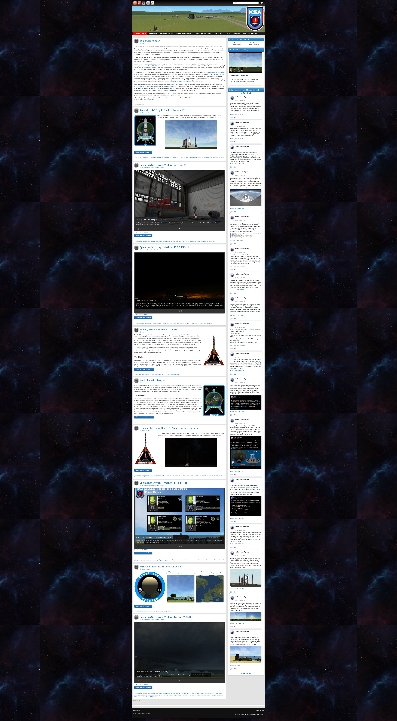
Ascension (153, 157)
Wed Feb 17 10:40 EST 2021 (237, 345)
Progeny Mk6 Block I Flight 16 (188, 695)
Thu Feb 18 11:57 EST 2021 (237, 114)
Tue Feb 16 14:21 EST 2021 (237, 518)
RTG (135, 159)
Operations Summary (159, 167)
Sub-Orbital (143, 476)
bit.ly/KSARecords (249, 330)
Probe (222, 157)
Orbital (214, 157)
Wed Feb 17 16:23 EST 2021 (237, 240)
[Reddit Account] (152, 3)
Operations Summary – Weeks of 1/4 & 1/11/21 (163, 482)
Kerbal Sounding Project (154, 337)
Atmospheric (144, 611)
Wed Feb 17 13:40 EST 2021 (237, 289)
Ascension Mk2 (146, 422)
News (143, 43)
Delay (187, 157)
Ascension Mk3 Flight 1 (170, 157)
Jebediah (191, 559)
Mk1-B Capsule (202, 559)
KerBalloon (159, 611)
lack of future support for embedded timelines (188, 82)
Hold (192, 157)
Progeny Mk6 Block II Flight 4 (187, 323)
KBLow (154, 611)
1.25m (146, 157)
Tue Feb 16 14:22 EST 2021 (237, 471)
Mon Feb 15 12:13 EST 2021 (237, 588)
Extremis (202, 693)
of (180, 229)
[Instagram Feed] (143, 3)
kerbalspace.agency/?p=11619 (248, 487)
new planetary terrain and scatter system (145, 86)
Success (169, 611)
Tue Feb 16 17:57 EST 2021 (237, 411)
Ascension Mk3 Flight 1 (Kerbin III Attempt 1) (162, 110)
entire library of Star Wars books (153, 66)
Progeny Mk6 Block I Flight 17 (204, 695)
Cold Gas (183, 157)
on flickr (146, 232)
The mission (137, 347)
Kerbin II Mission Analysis (152, 380)
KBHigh (150, 611)
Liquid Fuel (209, 157)
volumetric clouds (170, 86)
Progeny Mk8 (200, 241)
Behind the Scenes (146, 167)
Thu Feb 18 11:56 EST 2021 (237, 138)
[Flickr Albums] (148, 3)
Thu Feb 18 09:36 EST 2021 (237, 208)
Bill (176, 559)
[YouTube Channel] (139, 3)
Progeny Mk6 (175, 323)
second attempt (183, 387)
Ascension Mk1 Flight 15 (156, 241)
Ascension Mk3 (160, 157)
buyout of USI (160, 340)
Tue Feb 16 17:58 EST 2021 (237, 370)
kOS (205, 157)
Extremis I (207, 693)
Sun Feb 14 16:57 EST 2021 (237, 623)
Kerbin (196, 157)
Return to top (259, 710)
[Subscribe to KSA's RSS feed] (135, 3)
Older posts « (136, 700)
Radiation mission (174, 374)
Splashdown (149, 159)
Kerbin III (200, 157)
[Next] (220, 229)
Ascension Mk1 (146, 241)
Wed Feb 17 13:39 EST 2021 (237, 315)
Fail (190, 157)
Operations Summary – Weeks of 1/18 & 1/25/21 (164, 247)
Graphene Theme (258, 714)
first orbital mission (155, 385)
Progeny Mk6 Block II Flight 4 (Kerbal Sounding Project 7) (169, 428)
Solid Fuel (143, 159)
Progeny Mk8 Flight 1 (209, 241)
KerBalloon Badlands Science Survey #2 (160, 566)
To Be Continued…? (150, 40)
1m (150, 157)
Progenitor (193, 241)
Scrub (138, 159)
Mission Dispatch (146, 112)
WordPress (245, 714)
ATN (184, 241)
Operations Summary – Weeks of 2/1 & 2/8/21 (163, 165)
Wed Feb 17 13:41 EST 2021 (237, 266)
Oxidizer (218, 157)
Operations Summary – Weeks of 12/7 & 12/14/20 (165, 617)
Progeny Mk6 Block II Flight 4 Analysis (159, 329)
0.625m (139, 157)
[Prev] (139, 229)
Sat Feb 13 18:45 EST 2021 (237, 665)
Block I (178, 157)
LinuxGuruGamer (207, 98)
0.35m (138, 475)
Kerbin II (164, 323)
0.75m (143, 157)
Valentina (166, 560)
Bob (187, 559)
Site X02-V (213, 574)
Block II (159, 323)
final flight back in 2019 (182, 335)
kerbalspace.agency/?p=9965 (252, 363)
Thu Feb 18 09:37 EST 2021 (237, 163)
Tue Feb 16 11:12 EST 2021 (237, 544)
